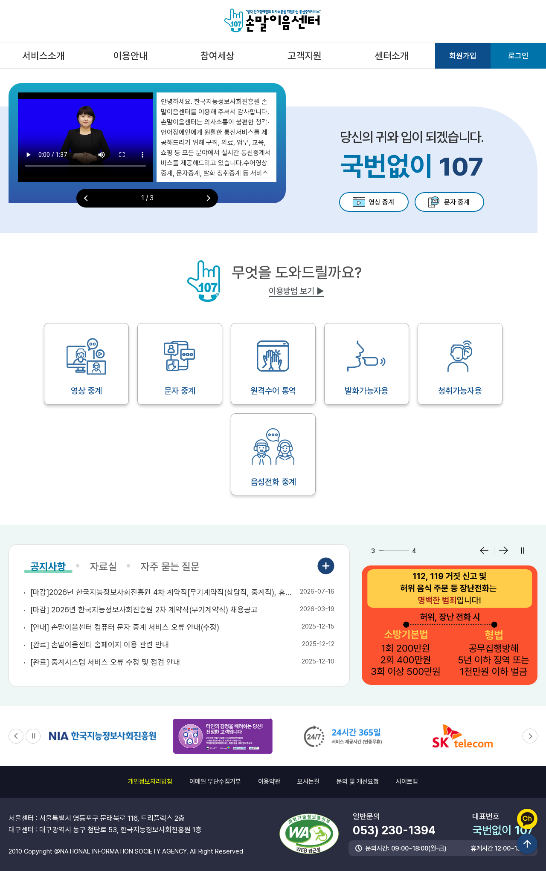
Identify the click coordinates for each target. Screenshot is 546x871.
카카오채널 (527, 819)
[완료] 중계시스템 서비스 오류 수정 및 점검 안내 (105, 662)
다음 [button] (207, 198)
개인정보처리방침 (150, 781)
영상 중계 (381, 202)
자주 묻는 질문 (170, 567)
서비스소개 (43, 56)
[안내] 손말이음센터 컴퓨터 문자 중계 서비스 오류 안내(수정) (124, 627)
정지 (522, 550)
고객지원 (305, 56)
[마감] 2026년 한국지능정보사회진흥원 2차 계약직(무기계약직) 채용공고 (144, 609)
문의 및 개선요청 (358, 781)
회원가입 (462, 55)
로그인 (518, 55)
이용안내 (130, 56)
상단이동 (527, 844)
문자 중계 (457, 202)
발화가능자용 (366, 391)
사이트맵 (407, 781)
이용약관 (269, 781)
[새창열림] (449, 625)
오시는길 (308, 781)
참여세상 (217, 56)
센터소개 (392, 56)
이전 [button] (87, 198)
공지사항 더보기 (325, 565)
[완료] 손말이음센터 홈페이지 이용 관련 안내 (99, 644)
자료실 (103, 567)
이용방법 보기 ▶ (296, 291)
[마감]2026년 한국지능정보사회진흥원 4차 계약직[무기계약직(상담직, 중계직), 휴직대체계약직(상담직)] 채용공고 (163, 592)
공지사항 (48, 567)
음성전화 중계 (273, 482)
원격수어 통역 (273, 391)
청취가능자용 (460, 391)
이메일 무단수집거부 (215, 781)
